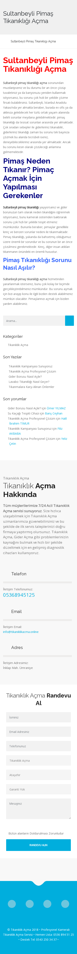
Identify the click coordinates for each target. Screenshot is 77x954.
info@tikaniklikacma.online (21, 632)
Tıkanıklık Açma (18, 345)
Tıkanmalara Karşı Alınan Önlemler (31, 387)
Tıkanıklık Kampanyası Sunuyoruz (30, 366)
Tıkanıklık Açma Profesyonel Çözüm (32, 371)
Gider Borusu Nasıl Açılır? (25, 376)
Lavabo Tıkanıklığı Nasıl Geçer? (29, 382)
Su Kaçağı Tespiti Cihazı (23, 413)
